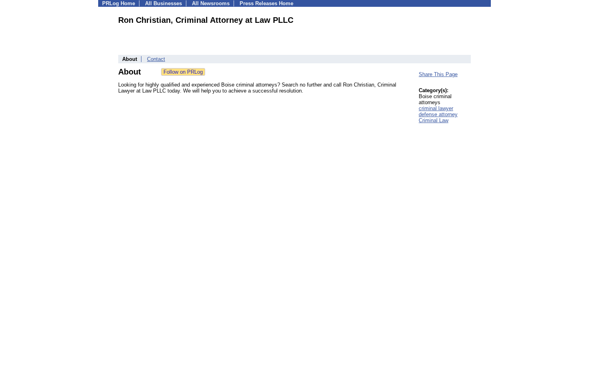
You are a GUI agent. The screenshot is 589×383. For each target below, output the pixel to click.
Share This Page (438, 74)
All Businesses (163, 3)
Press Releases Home (266, 3)
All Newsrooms (211, 3)
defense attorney (438, 114)
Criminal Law (433, 120)
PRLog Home (118, 3)
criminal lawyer (436, 108)
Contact (156, 59)
